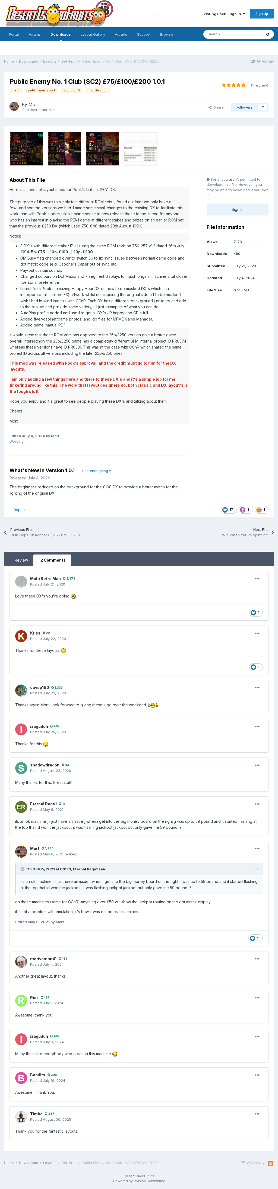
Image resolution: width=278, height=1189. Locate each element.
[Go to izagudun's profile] (21, 729)
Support (143, 34)
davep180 (39, 687)
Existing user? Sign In (222, 14)
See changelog (95, 471)
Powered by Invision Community (139, 1181)
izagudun (39, 726)
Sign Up (261, 13)
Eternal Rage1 (43, 804)
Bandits (37, 1075)
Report (19, 509)
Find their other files (39, 109)
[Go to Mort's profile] (14, 106)
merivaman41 (43, 958)
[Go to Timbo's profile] (21, 1117)
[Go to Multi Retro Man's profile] (21, 582)
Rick (34, 997)
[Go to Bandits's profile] (21, 1078)
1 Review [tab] (20, 560)
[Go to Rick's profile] (21, 1001)
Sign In (238, 209)
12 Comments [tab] (52, 560)
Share (217, 107)
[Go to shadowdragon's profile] (21, 768)
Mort (34, 104)
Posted (47, 584)
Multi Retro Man (45, 578)
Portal (14, 34)
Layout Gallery (93, 34)
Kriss (35, 633)
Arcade (121, 34)
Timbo (36, 1113)
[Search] (268, 34)
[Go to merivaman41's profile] (21, 962)
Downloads (60, 34)
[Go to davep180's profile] (21, 691)
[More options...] (257, 579)
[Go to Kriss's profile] (21, 636)
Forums (35, 34)
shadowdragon (44, 765)
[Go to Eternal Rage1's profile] (21, 807)
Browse (166, 34)
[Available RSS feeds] (270, 1163)
